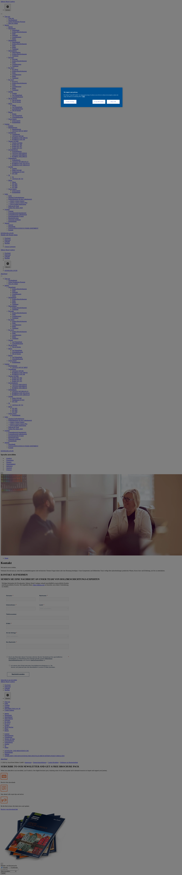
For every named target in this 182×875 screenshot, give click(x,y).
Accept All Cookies (99, 101)
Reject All (113, 101)
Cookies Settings (70, 101)
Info (84, 96)
